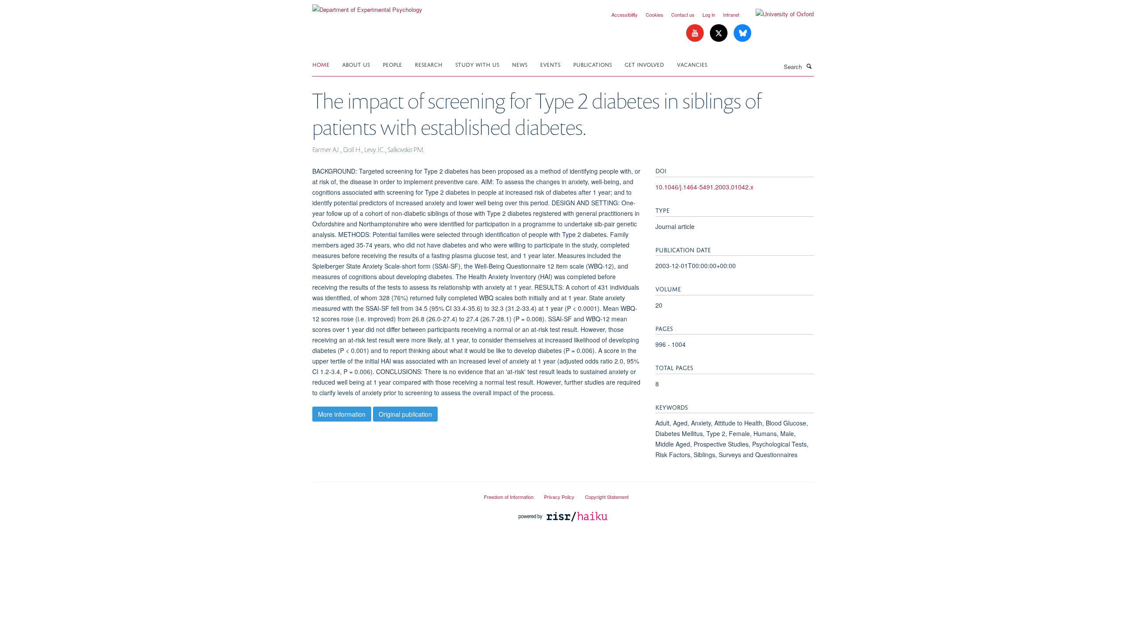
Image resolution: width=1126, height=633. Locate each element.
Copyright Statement (607, 496)
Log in (708, 14)
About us (356, 64)
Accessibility (624, 14)
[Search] (809, 66)
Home (320, 64)
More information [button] (342, 414)
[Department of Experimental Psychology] (367, 6)
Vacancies (692, 64)
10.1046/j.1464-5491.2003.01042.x (704, 186)
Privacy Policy (559, 496)
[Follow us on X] (719, 33)
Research (428, 64)
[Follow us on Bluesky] (742, 33)
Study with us (477, 64)
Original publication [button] (405, 414)
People (392, 64)
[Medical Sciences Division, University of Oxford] (391, 493)
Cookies (654, 14)
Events (550, 64)
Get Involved (644, 64)
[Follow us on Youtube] (696, 33)
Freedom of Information (509, 496)
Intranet (731, 14)
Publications (592, 64)
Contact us (683, 14)
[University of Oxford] (778, 14)
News (519, 64)
